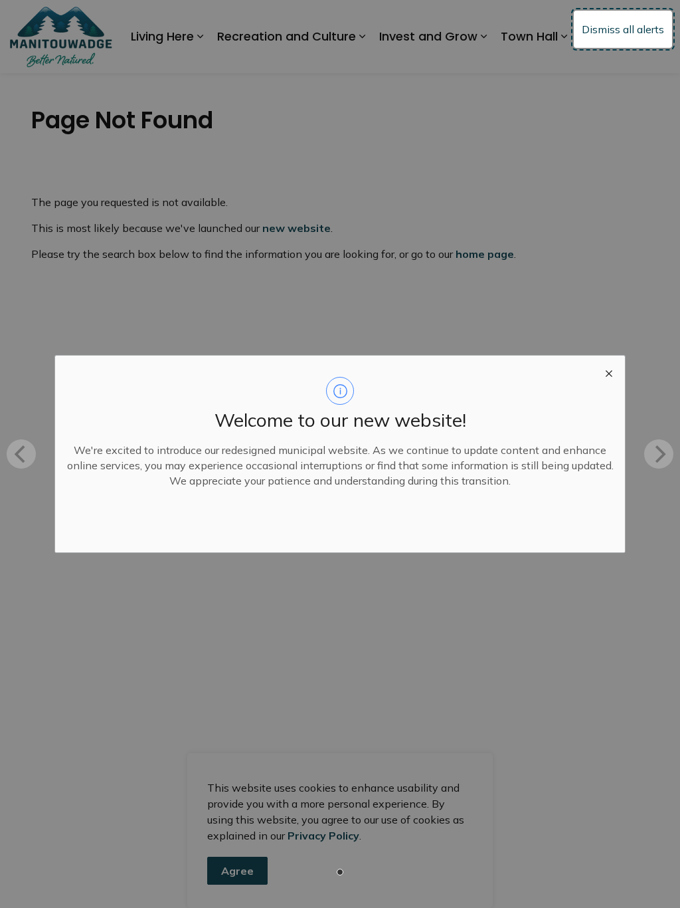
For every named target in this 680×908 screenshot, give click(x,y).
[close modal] (609, 372)
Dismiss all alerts (623, 29)
